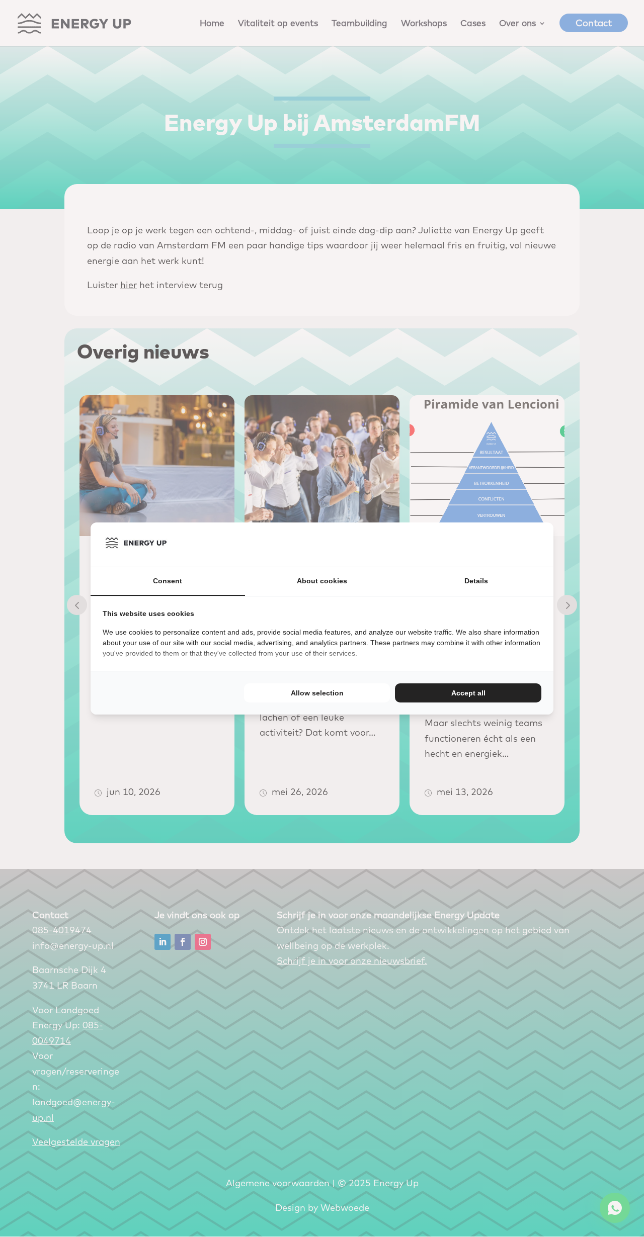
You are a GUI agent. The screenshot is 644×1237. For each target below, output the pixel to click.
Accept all (468, 693)
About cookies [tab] (322, 581)
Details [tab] (476, 581)
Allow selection (317, 693)
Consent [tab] (167, 581)
